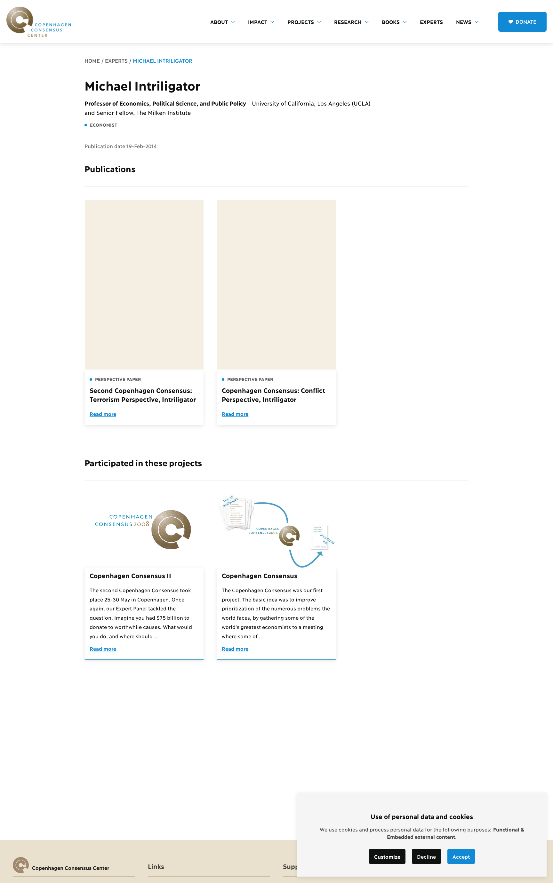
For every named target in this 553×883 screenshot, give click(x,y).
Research (348, 22)
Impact (257, 22)
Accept (461, 856)
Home (92, 60)
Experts (431, 22)
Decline (426, 856)
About (219, 22)
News (463, 22)
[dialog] (422, 834)
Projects (300, 22)
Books (391, 22)
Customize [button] (387, 856)
